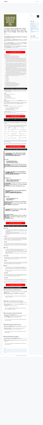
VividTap (5, 1)
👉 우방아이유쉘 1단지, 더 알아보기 (15, 52)
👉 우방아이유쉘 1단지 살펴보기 (15, 116)
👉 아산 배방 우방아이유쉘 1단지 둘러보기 (15, 284)
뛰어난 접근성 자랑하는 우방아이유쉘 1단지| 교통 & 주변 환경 (12, 57)
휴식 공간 (8, 77)
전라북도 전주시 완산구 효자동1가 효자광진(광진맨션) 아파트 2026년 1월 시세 (34, 29)
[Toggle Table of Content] (26, 54)
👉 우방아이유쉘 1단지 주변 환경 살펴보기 (15, 146)
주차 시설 (7, 80)
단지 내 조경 (7, 76)
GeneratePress (24, 355)
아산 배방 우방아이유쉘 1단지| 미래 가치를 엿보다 (10, 82)
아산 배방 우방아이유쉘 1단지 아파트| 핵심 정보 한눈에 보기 (12, 83)
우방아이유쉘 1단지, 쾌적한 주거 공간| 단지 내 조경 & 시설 (11, 75)
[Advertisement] (21, 7)
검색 (30, 14)
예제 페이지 (37, 1)
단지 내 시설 (7, 78)
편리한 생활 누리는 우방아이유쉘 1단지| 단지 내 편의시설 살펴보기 (12, 56)
